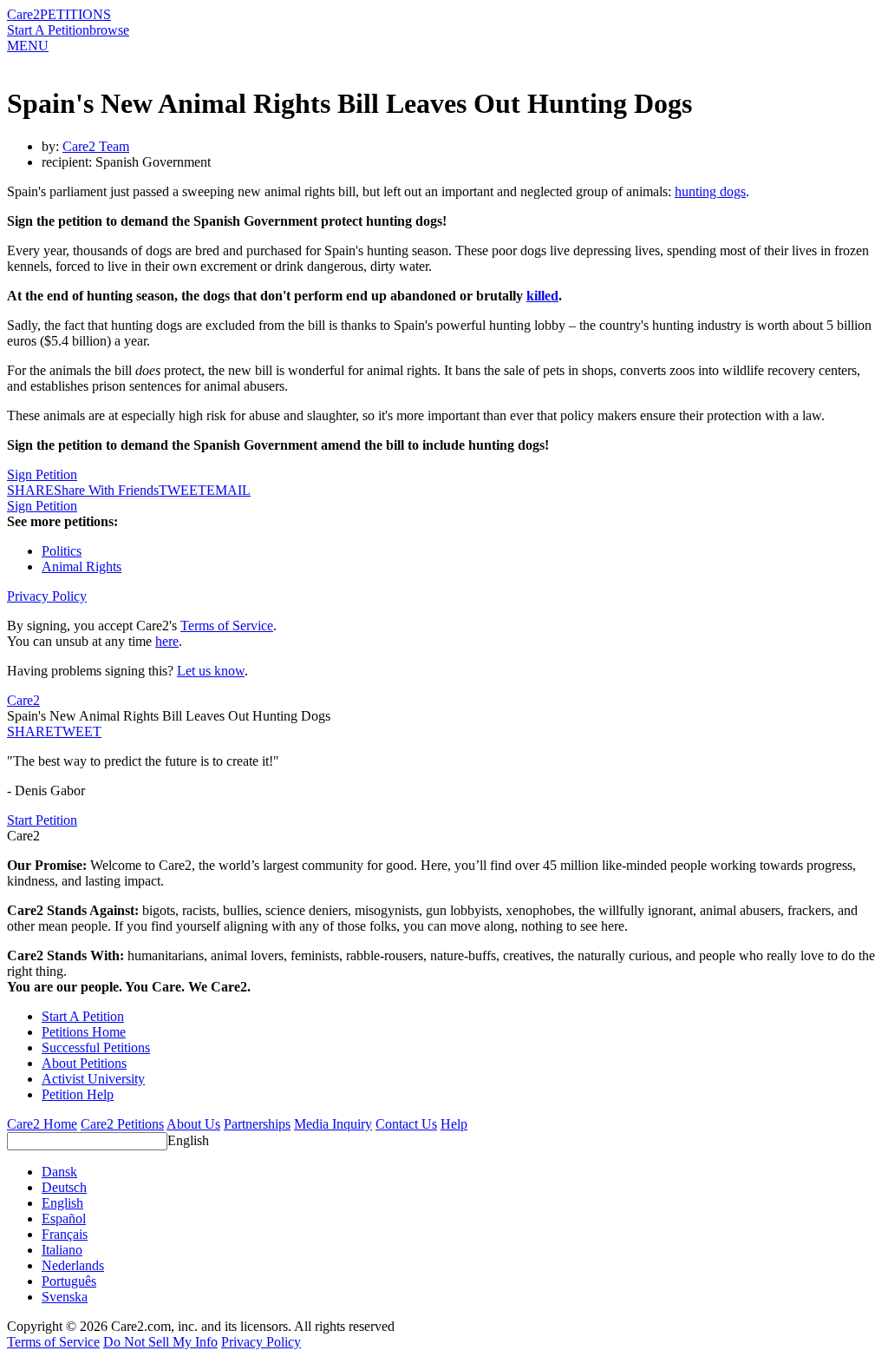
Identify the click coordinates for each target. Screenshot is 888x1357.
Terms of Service (226, 625)
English (188, 1140)
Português (69, 1281)
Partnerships (257, 1124)
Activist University (93, 1078)
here (167, 641)
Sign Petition (42, 474)
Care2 (23, 14)
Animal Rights (81, 566)
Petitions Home (84, 1031)
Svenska (65, 1296)
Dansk (59, 1171)
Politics (62, 550)
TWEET (182, 490)
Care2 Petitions (122, 1124)
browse (109, 30)
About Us (193, 1124)
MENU (28, 45)
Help (454, 1124)
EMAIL (228, 490)
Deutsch (64, 1187)
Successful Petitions (96, 1047)
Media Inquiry (333, 1124)
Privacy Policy (47, 596)
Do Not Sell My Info (160, 1341)
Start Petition (42, 820)
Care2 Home (42, 1124)
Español (64, 1218)
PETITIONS (75, 14)
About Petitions (84, 1063)
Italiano (62, 1249)
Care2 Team (95, 146)
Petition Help (78, 1094)
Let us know (211, 670)
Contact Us (406, 1124)
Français (65, 1234)
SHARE (30, 731)
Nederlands (73, 1265)
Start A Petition (48, 30)
